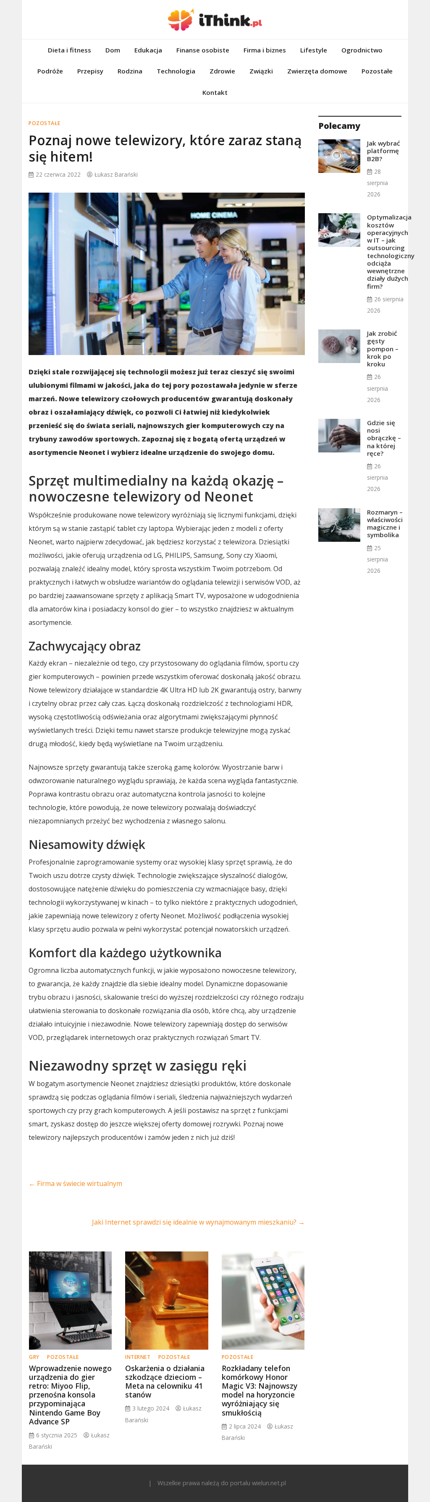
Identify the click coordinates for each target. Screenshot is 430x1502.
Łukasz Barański (116, 174)
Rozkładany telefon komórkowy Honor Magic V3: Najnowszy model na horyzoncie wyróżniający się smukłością (259, 1390)
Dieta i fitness (69, 50)
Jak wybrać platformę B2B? (383, 150)
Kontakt (215, 92)
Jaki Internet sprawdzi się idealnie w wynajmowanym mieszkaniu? (198, 1222)
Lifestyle (313, 50)
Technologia (176, 71)
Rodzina (130, 71)
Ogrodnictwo (362, 50)
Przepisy (90, 71)
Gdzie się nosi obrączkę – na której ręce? (384, 437)
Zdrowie (222, 71)
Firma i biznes (265, 50)
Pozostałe (377, 71)
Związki (261, 71)
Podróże (50, 71)
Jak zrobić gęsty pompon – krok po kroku (383, 348)
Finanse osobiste (202, 50)
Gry (34, 1357)
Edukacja (148, 50)
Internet (137, 1357)
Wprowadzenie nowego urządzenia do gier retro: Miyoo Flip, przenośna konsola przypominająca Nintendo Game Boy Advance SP (70, 1394)
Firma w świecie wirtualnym (75, 1183)
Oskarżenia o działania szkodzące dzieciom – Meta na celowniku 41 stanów (165, 1381)
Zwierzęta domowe (317, 71)
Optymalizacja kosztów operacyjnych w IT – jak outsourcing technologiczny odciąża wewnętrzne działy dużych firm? (390, 251)
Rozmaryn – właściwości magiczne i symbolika (385, 523)
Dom (112, 50)
